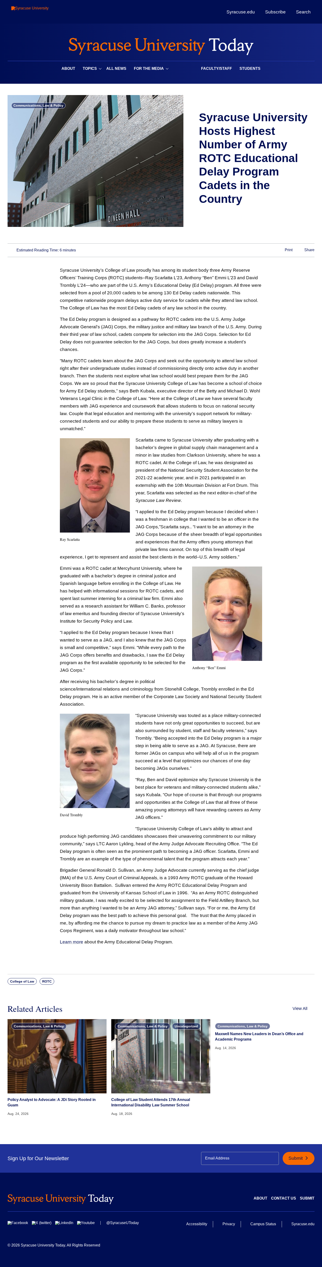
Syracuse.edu (241, 12)
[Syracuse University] (40, 12)
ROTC (47, 981)
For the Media (149, 69)
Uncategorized (186, 1026)
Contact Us (283, 1198)
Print (288, 250)
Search (303, 11)
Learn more (71, 941)
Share (308, 250)
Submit (296, 1158)
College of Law (22, 981)
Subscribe (275, 11)
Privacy (229, 1224)
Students (249, 69)
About (68, 69)
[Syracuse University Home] (161, 45)
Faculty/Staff (216, 69)
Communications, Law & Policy (38, 105)
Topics (90, 69)
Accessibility (196, 1224)
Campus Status (263, 1224)
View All (300, 1008)
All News (116, 69)
